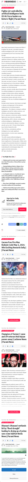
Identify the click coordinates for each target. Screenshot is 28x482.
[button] (25, 455)
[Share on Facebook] (5, 23)
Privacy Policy (11, 217)
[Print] (12, 23)
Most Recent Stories (7, 7)
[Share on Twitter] (8, 23)
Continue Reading (14, 320)
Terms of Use (15, 215)
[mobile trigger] (3, 1)
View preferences (14, 478)
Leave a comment (21, 230)
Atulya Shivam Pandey (10, 26)
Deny (14, 474)
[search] (17, 1)
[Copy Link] (10, 23)
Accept (14, 469)
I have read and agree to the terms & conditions (11, 213)
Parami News (10, 1)
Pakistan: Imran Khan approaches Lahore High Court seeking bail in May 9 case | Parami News (13, 189)
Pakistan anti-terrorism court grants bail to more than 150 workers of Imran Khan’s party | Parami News (14, 161)
